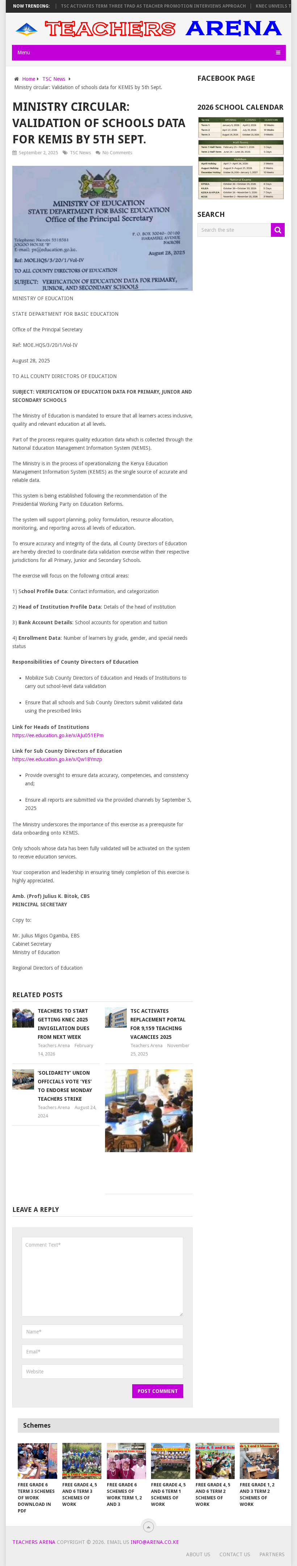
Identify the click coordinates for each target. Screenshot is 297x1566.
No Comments (117, 152)
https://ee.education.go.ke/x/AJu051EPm (58, 735)
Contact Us (234, 1554)
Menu (23, 52)
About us (198, 1554)
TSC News (80, 152)
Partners (272, 1554)
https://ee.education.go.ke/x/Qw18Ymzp (57, 759)
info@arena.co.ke (155, 1542)
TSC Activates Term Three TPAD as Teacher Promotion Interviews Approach (134, 6)
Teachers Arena (54, 1045)
